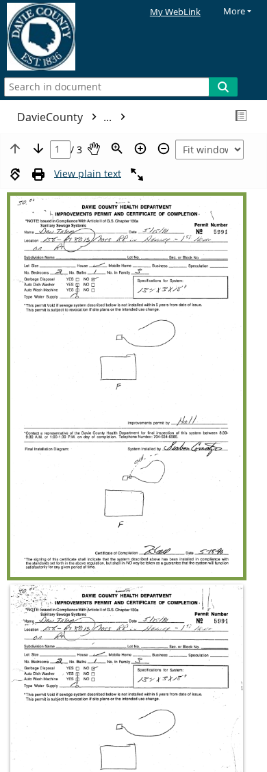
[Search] (223, 86)
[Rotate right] (15, 174)
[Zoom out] (163, 148)
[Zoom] (117, 148)
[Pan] (93, 148)
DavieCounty (65, 117)
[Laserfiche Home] (58, 37)
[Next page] (38, 148)
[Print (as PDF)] (38, 174)
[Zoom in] (140, 148)
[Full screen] (137, 174)
